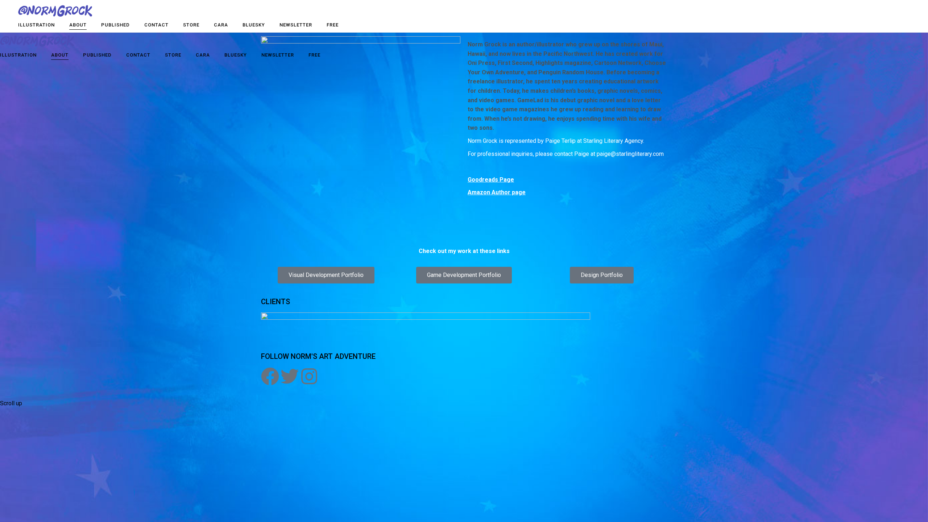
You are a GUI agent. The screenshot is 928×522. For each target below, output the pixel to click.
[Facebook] (270, 376)
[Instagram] (309, 376)
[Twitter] (290, 376)
